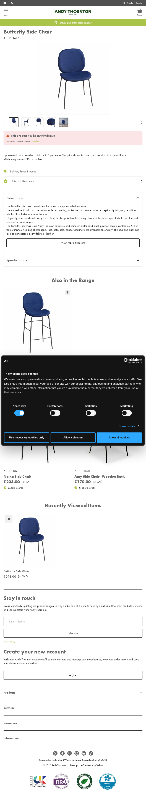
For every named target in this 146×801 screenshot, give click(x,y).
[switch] (55, 413)
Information (11, 738)
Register (139, 3)
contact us (35, 141)
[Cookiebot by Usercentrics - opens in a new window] (126, 360)
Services (9, 707)
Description (14, 198)
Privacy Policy (9, 641)
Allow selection (73, 437)
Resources (10, 723)
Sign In (130, 3)
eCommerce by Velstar (92, 765)
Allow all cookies (119, 437)
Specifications (16, 260)
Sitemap (73, 765)
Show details (127, 426)
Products (9, 692)
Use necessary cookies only (26, 437)
